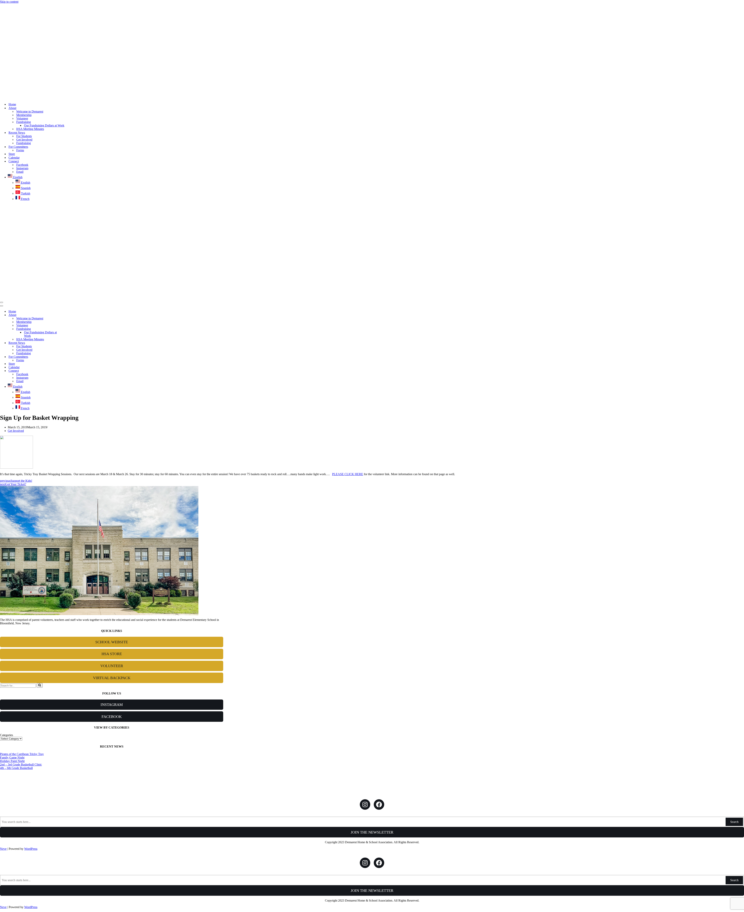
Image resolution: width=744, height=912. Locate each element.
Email (19, 171)
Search (734, 821)
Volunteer (22, 118)
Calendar (14, 157)
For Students (24, 136)
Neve (3, 848)
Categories (6, 735)
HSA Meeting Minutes (30, 129)
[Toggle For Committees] (68, 357)
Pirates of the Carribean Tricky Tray (22, 754)
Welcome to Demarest (29, 111)
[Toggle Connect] (68, 371)
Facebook (22, 164)
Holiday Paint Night (12, 761)
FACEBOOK (112, 716)
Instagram (22, 168)
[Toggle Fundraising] (68, 329)
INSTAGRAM (112, 704)
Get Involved (24, 139)
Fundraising (23, 143)
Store (12, 154)
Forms (20, 150)
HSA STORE (112, 654)
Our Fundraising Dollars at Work (44, 125)
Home (12, 104)
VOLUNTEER (111, 666)
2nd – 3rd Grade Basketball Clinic (21, 764)
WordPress (30, 848)
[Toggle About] (68, 315)
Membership (24, 115)
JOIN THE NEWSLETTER (372, 832)
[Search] (40, 685)
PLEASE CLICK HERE (347, 474)
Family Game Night (12, 757)
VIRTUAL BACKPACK (111, 678)
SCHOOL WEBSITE (111, 642)
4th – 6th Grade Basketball (16, 768)
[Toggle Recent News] (68, 343)
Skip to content (9, 1)
